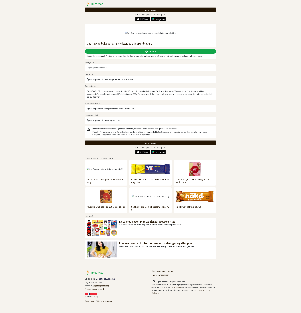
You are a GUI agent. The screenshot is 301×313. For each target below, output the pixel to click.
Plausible (177, 287)
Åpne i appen (150, 10)
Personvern (90, 301)
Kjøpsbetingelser (104, 301)
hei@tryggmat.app (101, 286)
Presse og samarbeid (94, 289)
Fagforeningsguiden (160, 275)
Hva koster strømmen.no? (162, 271)
